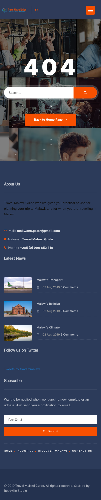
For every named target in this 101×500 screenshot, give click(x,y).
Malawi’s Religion (48, 303)
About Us (26, 450)
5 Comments (69, 334)
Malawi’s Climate (48, 327)
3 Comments (69, 311)
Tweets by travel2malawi (22, 369)
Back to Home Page (48, 119)
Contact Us (82, 450)
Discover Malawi (52, 450)
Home (8, 450)
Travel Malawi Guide (37, 239)
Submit (52, 431)
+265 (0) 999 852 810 (36, 248)
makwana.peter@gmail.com (38, 231)
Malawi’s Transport (50, 280)
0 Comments (69, 287)
